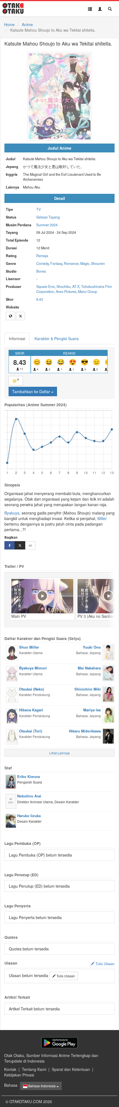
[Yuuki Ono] (108, 651)
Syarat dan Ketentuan (71, 1069)
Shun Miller (29, 647)
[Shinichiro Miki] (108, 693)
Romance (71, 263)
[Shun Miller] (12, 652)
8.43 (39, 299)
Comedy (42, 263)
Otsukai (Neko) (31, 689)
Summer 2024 (47, 224)
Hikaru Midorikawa (85, 731)
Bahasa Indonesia (41, 1085)
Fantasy (56, 263)
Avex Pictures (66, 291)
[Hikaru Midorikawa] (108, 735)
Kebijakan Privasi (19, 1075)
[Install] (59, 1043)
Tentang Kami (34, 1069)
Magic (84, 263)
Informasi (17, 338)
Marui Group (87, 291)
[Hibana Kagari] (12, 715)
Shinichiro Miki (87, 689)
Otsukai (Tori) (30, 731)
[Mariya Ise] (108, 714)
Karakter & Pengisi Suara (57, 338)
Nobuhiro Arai (29, 796)
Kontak (10, 1069)
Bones (41, 271)
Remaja (42, 255)
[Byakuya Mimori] (12, 673)
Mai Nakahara (89, 668)
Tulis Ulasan (65, 975)
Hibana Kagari (31, 709)
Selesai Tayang (48, 217)
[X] (20, 316)
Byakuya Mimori (33, 668)
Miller (102, 518)
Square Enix (45, 286)
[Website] (10, 316)
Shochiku (63, 286)
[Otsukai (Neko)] (12, 694)
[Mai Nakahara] (108, 672)
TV (38, 209)
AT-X (75, 286)
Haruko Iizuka (29, 815)
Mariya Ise (92, 709)
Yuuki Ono (92, 647)
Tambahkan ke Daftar (31, 391)
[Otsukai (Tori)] (12, 736)
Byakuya (11, 513)
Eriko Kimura (28, 776)
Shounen (98, 263)
